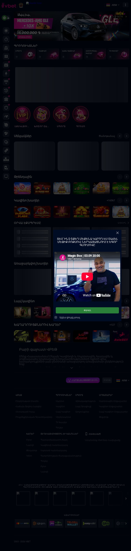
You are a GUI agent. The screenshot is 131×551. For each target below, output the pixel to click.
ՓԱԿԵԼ (87, 310)
